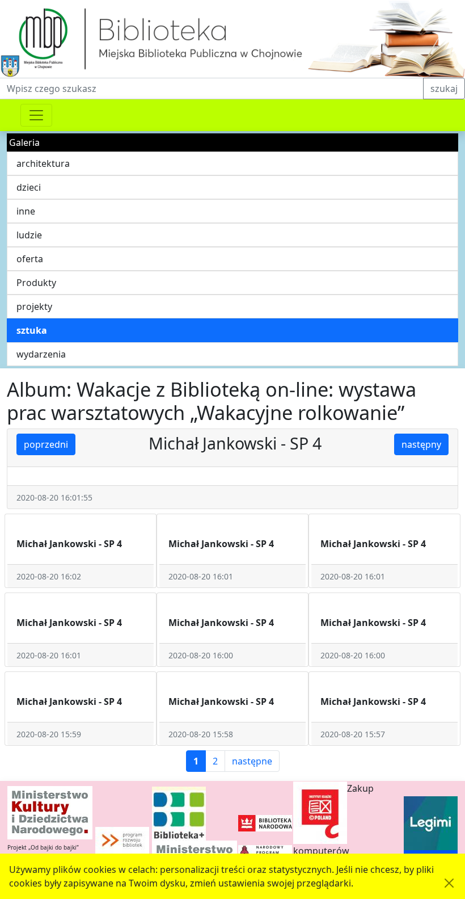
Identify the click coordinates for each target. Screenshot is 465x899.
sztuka (31, 330)
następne (252, 761)
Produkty (36, 282)
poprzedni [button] (46, 444)
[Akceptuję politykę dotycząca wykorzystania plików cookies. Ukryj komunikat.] (449, 883)
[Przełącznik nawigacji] (36, 115)
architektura (43, 163)
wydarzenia (41, 354)
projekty (34, 306)
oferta (29, 259)
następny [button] (421, 444)
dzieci (28, 187)
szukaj (444, 88)
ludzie (29, 235)
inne (25, 211)
